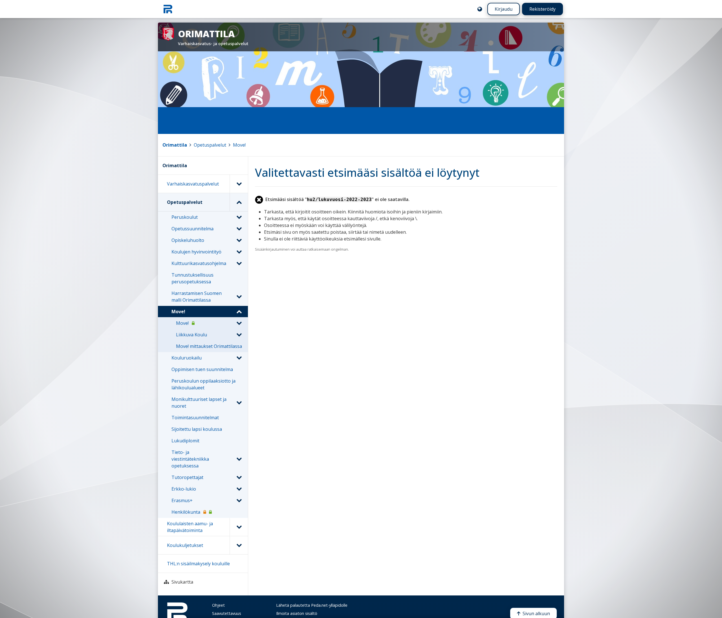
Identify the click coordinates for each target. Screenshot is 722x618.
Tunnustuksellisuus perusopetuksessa (192, 278)
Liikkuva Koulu (191, 335)
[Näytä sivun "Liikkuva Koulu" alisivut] (239, 334)
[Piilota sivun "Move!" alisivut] (239, 311)
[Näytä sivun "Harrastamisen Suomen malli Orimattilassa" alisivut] (239, 297)
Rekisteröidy (542, 9)
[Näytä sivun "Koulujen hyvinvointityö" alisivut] (239, 251)
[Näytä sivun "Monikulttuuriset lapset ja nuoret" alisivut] (239, 403)
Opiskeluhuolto (187, 240)
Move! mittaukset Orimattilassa (209, 346)
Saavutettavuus (226, 613)
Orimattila (174, 145)
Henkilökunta (185, 512)
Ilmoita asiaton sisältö (296, 613)
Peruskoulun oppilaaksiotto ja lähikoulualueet (203, 384)
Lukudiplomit (185, 441)
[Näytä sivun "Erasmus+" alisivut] (239, 500)
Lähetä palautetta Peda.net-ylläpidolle (311, 605)
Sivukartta (182, 582)
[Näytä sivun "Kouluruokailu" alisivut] (239, 357)
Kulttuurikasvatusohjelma (198, 263)
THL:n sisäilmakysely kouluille (198, 563)
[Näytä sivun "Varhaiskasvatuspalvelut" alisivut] (239, 184)
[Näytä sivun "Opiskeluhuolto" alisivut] (239, 240)
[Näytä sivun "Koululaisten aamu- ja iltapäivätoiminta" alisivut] (239, 527)
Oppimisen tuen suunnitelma (202, 369)
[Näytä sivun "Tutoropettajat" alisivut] (239, 477)
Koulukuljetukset (185, 545)
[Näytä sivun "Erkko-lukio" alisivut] (239, 489)
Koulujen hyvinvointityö (196, 252)
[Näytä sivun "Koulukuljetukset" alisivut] (239, 545)
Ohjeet (218, 605)
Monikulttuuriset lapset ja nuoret (198, 402)
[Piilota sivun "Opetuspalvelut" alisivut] (239, 202)
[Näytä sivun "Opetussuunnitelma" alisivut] (239, 228)
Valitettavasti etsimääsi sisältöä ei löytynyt (367, 172)
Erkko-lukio (183, 489)
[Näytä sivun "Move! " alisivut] (239, 323)
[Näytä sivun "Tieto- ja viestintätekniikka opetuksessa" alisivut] (239, 459)
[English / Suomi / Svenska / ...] (479, 9)
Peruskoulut (184, 217)
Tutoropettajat (187, 477)
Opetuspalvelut (210, 145)
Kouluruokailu (186, 358)
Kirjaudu (503, 9)
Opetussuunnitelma (192, 229)
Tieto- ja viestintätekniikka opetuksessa (190, 459)
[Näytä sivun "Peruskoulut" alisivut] (239, 217)
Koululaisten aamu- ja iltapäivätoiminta (190, 526)
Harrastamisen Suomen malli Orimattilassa (196, 296)
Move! (239, 145)
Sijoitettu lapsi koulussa (196, 429)
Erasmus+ (182, 500)
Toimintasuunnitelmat (195, 417)
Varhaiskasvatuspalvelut (193, 184)
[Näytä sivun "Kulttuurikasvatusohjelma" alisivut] (239, 263)
